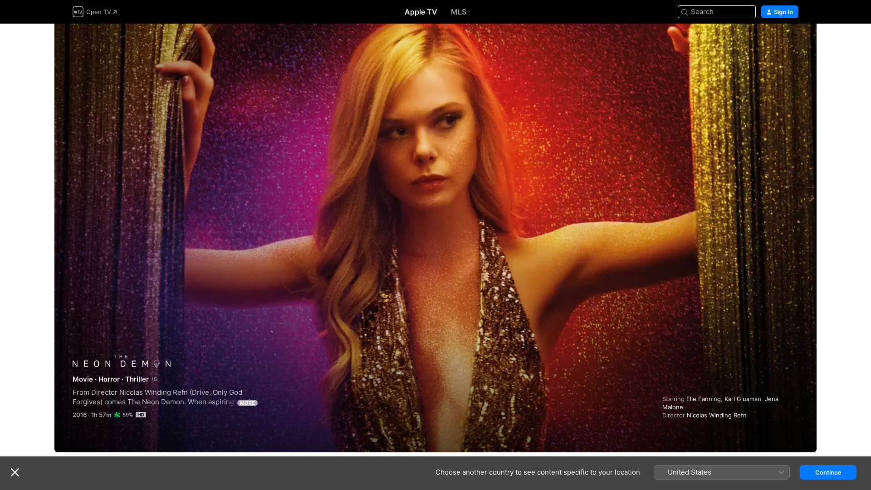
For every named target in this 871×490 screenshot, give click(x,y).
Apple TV (421, 11)
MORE (247, 403)
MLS (458, 11)
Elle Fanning (703, 398)
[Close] (15, 472)
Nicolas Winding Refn (717, 415)
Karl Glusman (742, 398)
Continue (828, 472)
